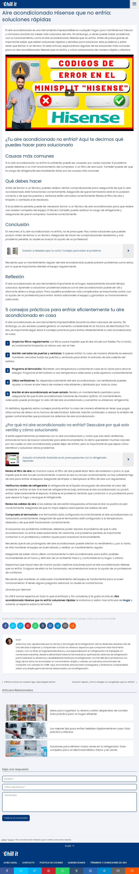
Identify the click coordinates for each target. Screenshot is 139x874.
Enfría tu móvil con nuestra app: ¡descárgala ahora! (29, 681)
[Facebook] (5, 625)
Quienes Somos (76, 862)
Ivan (18, 639)
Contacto (28, 862)
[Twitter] (20, 625)
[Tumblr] (43, 625)
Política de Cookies (51, 862)
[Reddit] (72, 625)
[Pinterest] (28, 625)
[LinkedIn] (50, 625)
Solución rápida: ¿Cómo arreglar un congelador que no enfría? (103, 681)
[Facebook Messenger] (13, 625)
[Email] (65, 625)
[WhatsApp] (35, 625)
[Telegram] (57, 625)
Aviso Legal (10, 862)
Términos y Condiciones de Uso (108, 862)
